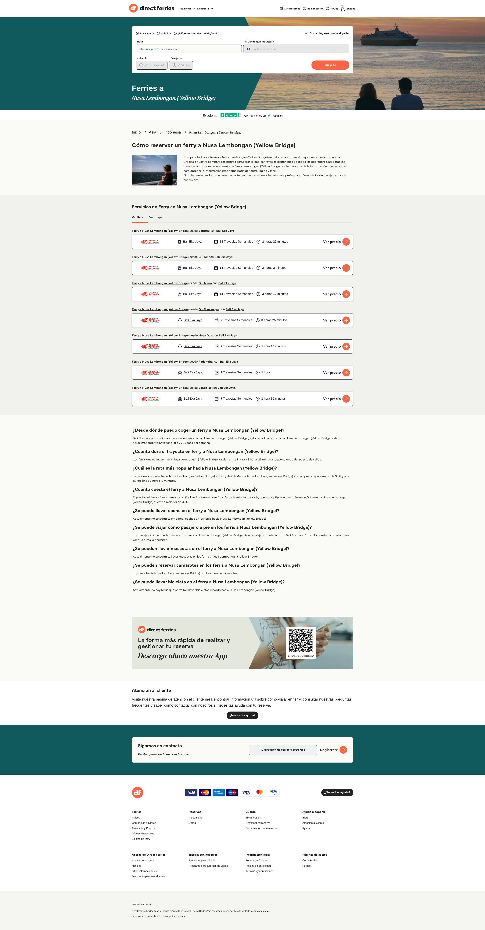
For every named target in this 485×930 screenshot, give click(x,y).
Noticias (136, 865)
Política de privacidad (258, 865)
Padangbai (206, 361)
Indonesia (172, 132)
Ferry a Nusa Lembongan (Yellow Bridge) (160, 230)
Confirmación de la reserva (261, 828)
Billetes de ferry (141, 838)
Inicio (136, 132)
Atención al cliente (313, 822)
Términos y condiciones (259, 871)
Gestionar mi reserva (258, 822)
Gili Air (203, 257)
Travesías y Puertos (143, 828)
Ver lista (137, 217)
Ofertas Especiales (143, 833)
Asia (152, 132)
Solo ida (166, 33)
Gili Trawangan (209, 309)
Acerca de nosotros (143, 860)
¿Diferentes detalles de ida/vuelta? (199, 33)
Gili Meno (205, 283)
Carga (192, 822)
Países (136, 817)
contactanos (263, 911)
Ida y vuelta (147, 33)
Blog (305, 817)
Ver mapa (155, 217)
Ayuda (306, 828)
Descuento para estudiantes (148, 876)
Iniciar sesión (253, 817)
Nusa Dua (205, 335)
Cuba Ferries (310, 860)
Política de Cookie (256, 860)
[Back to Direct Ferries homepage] (151, 8)
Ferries (306, 865)
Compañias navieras (144, 822)
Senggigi (205, 388)
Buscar (330, 65)
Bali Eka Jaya (225, 230)
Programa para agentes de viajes (208, 865)
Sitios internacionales (144, 871)
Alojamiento (196, 817)
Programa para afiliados (203, 860)
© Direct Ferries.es (141, 904)
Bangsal (204, 230)
